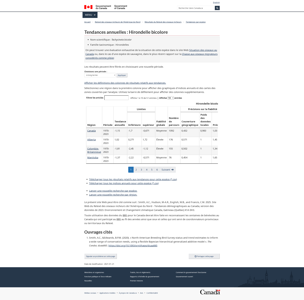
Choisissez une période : (95, 71)
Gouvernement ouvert (184, 276)
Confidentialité (152, 293)
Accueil (87, 22)
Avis (141, 293)
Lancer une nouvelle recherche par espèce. (113, 190)
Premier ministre (136, 281)
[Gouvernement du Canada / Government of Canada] (105, 7)
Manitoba (92, 157)
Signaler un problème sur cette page (100, 256)
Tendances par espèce (196, 22)
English (216, 2)
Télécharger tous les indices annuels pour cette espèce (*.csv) (124, 183)
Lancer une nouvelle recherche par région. (113, 194)
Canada (91, 130)
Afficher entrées (170, 98)
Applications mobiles (107, 293)
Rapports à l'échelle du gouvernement (144, 276)
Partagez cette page (205, 256)
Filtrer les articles (94, 97)
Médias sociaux (90, 293)
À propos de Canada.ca (128, 293)
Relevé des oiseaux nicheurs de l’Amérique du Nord (117, 22)
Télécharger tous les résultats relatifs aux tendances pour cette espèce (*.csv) (133, 179)
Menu (91, 14)
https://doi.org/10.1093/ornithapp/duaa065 (132, 245)
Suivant (166, 169)
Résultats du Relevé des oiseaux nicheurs (163, 22)
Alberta (91, 139)
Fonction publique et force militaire (97, 276)
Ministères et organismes (94, 272)
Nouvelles (88, 281)
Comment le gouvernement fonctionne (191, 272)
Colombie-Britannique (94, 150)
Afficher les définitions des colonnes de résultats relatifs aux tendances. (125, 82)
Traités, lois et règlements (140, 272)
